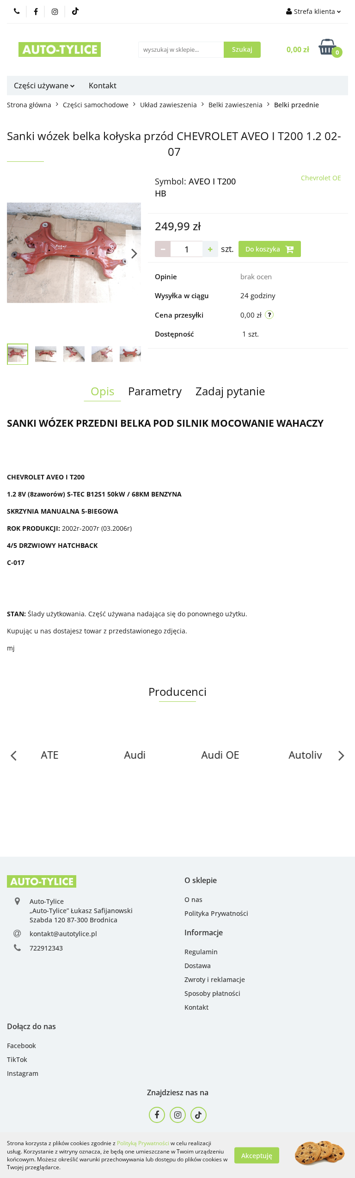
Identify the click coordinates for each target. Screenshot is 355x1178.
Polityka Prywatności (216, 913)
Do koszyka (263, 249)
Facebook (21, 1045)
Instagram (22, 1073)
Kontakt (102, 85)
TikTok (17, 1059)
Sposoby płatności (212, 993)
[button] (200, 880)
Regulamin (201, 951)
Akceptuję (256, 1155)
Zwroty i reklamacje (214, 979)
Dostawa (197, 965)
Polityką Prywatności (143, 1143)
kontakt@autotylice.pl (63, 933)
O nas (193, 899)
